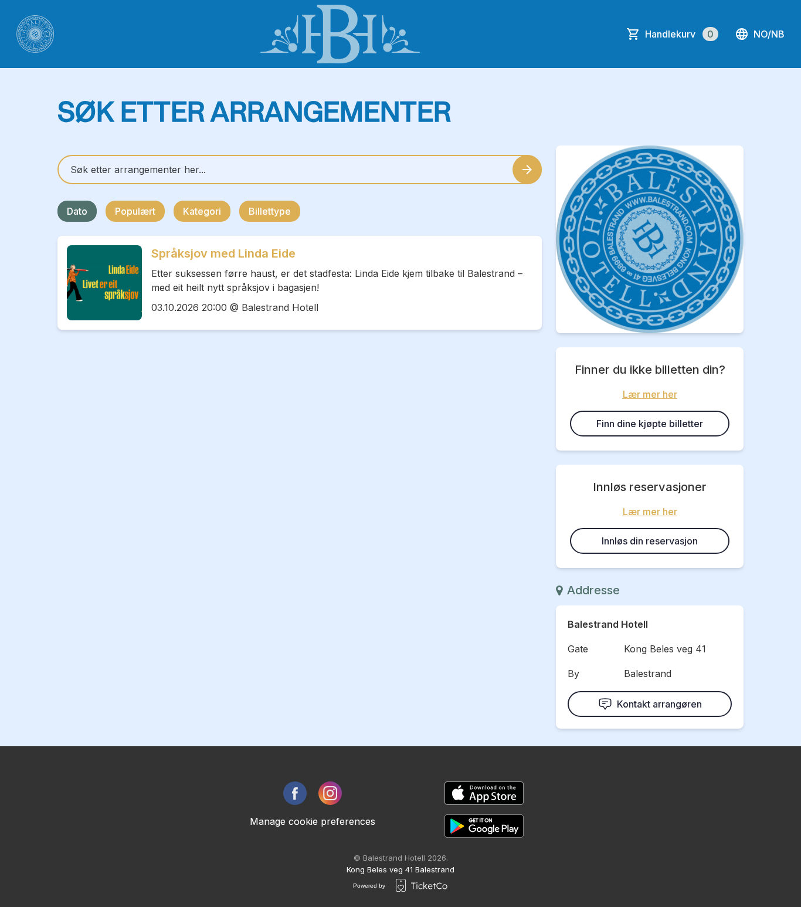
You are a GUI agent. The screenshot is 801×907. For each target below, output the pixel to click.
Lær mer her (650, 394)
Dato (77, 211)
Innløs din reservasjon (650, 541)
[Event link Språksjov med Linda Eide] (99, 283)
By (573, 673)
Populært (135, 211)
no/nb (769, 34)
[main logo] (35, 34)
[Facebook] (295, 793)
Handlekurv (679, 34)
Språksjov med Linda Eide (223, 253)
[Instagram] (330, 793)
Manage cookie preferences (312, 821)
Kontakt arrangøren (659, 704)
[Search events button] (527, 169)
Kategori (202, 211)
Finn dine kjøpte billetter (649, 423)
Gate (578, 649)
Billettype (270, 211)
